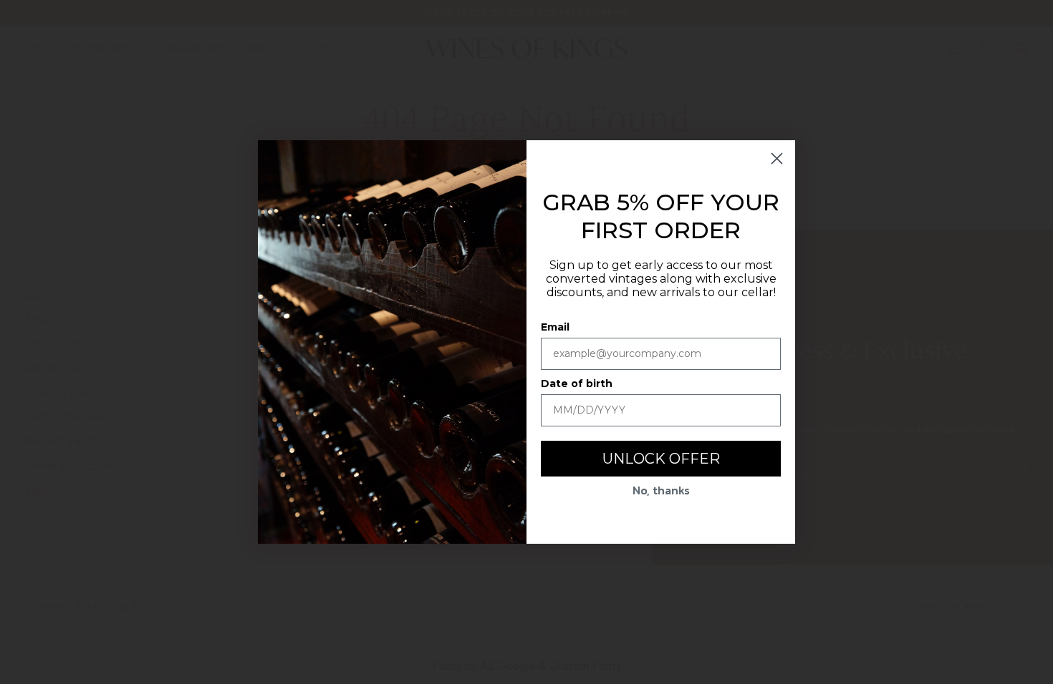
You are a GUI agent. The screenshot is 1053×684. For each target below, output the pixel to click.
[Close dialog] (776, 158)
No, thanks (661, 490)
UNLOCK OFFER (661, 458)
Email (555, 327)
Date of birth (576, 383)
